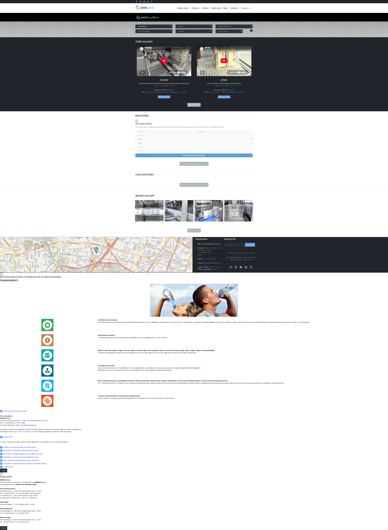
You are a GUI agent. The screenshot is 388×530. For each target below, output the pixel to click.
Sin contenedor (157, 92)
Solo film (148, 92)
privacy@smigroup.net (29, 425)
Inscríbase (250, 245)
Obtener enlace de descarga (194, 155)
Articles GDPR (8, 437)
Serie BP (231, 90)
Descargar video (164, 97)
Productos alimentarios (171, 92)
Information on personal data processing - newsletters (21, 460)
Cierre (3, 470)
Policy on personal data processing (15, 411)
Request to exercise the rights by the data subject (20, 447)
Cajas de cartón (153, 221)
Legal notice (247, 260)
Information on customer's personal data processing (21, 457)
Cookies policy (8, 467)
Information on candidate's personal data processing (21, 450)
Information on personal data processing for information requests (25, 464)
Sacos (217, 92)
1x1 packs (183, 92)
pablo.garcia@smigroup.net (212, 263)
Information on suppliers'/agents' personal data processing (23, 454)
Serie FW (171, 90)
